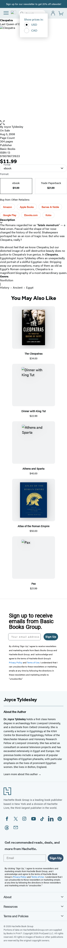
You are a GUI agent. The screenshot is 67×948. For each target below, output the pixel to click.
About (7, 897)
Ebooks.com (31, 215)
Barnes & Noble (50, 207)
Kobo (48, 215)
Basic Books (7, 149)
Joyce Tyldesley (13, 127)
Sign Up (50, 636)
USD (34, 24)
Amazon (7, 207)
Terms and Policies (16, 916)
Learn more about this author (21, 774)
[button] (33, 122)
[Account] (53, 13)
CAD (34, 30)
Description (7, 220)
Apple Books (27, 207)
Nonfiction (6, 280)
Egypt (29, 287)
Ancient (18, 287)
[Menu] (6, 13)
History (4, 287)
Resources (11, 906)
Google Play (9, 215)
